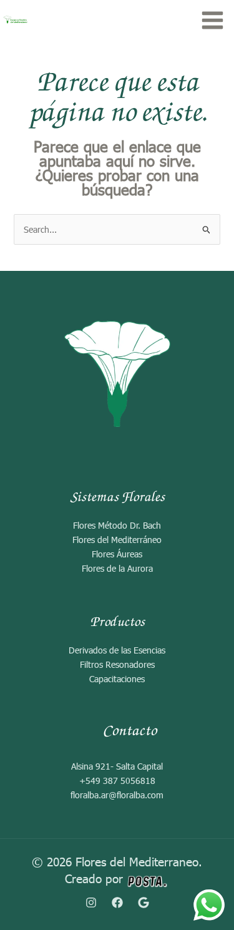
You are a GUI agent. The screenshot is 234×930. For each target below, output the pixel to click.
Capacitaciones (117, 679)
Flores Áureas (117, 554)
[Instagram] (91, 902)
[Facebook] (117, 902)
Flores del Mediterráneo (117, 540)
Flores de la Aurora (117, 568)
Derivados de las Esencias (117, 650)
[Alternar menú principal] (212, 20)
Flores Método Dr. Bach (117, 525)
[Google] (143, 902)
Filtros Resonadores (117, 664)
